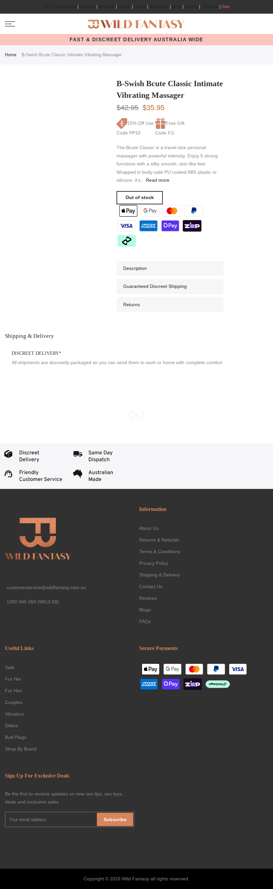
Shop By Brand (21, 749)
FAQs (145, 621)
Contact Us (150, 586)
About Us (148, 528)
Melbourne (159, 6)
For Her (13, 679)
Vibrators (14, 714)
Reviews (148, 598)
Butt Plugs (15, 737)
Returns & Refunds (159, 540)
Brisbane (107, 6)
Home (10, 54)
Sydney (191, 6)
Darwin (124, 6)
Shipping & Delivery (159, 574)
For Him (13, 690)
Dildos (11, 725)
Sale (225, 6)
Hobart (140, 6)
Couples (13, 702)
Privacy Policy (153, 563)
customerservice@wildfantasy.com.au (46, 587)
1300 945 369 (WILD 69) (33, 601)
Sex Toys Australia (60, 6)
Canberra (209, 6)
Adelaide (87, 6)
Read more (156, 180)
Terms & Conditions (159, 551)
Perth (176, 6)
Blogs (145, 609)
